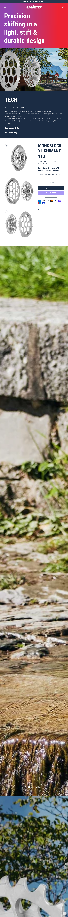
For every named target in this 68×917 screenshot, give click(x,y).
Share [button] (42, 209)
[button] (5, 7)
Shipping (48, 163)
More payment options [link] (51, 196)
